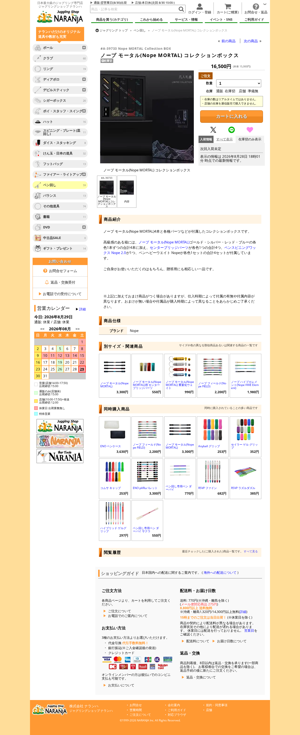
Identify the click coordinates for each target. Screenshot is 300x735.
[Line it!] (231, 132)
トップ (114, 30)
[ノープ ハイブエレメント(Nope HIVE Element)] (245, 366)
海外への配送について (220, 572)
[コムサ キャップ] (114, 471)
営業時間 (136, 710)
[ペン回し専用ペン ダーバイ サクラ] (147, 512)
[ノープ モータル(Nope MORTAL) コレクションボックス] (147, 162)
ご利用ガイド (177, 710)
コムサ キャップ (110, 488)
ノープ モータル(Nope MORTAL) (164, 242)
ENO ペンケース (110, 446)
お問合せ (136, 705)
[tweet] (213, 132)
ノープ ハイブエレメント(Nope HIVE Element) (245, 385)
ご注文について (119, 611)
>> (77, 329)
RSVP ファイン (207, 488)
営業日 (249, 630)
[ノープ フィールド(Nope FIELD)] (212, 366)
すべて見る (251, 551)
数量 (209, 83)
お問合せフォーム (62, 270)
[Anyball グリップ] (212, 429)
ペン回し (140, 30)
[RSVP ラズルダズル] (245, 471)
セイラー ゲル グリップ (244, 446)
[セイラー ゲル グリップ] (245, 429)
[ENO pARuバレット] (147, 471)
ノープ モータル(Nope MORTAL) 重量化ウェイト (180, 385)
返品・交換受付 (62, 282)
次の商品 (251, 40)
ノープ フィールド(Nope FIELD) (212, 384)
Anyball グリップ (209, 446)
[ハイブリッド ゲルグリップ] (114, 512)
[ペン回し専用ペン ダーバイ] (180, 471)
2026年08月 (60, 328)
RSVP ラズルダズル (243, 488)
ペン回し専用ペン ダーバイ (179, 487)
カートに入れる (231, 116)
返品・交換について (201, 677)
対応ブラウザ (177, 714)
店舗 (138, 2)
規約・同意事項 (216, 705)
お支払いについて (121, 685)
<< (42, 329)
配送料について (197, 641)
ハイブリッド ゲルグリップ (113, 529)
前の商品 (228, 40)
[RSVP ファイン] (212, 471)
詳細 (82, 309)
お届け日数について (232, 641)
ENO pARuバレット (145, 488)
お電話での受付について (60, 293)
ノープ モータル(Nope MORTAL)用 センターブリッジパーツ (147, 385)
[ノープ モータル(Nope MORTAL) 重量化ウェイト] (180, 366)
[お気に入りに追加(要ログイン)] (249, 132)
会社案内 (174, 705)
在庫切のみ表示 (249, 139)
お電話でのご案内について (127, 616)
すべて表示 (224, 139)
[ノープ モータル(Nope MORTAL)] (114, 366)
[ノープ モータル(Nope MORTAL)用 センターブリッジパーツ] (147, 366)
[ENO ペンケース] (114, 429)
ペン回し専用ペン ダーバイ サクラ (146, 529)
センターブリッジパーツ (169, 247)
